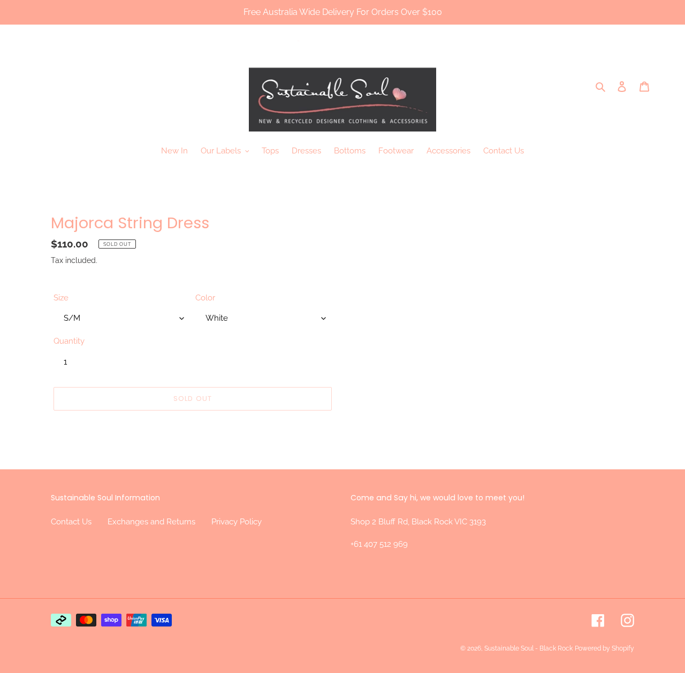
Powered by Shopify (604, 648)
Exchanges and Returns (151, 522)
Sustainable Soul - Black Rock (528, 648)
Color (205, 298)
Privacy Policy (236, 522)
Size (61, 298)
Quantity (69, 341)
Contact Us (71, 522)
